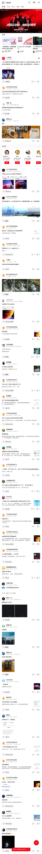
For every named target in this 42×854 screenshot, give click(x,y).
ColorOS (29, 43)
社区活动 (14, 43)
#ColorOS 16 (6, 787)
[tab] (3, 7)
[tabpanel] (21, 431)
